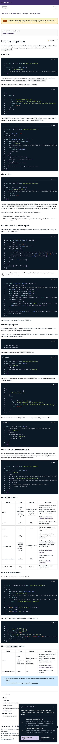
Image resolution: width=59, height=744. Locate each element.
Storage (25, 13)
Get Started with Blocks (45, 738)
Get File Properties (11, 572)
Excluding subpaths (9, 324)
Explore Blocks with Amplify (27, 738)
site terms (17, 735)
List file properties (35, 13)
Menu (5, 8)
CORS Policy (35, 683)
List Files (5, 54)
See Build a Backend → (9, 33)
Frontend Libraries (16, 13)
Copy (55, 60)
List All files (6, 174)
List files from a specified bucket (15, 450)
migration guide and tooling (24, 22)
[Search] (55, 7)
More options (9, 497)
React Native (4, 13)
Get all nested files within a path (15, 225)
